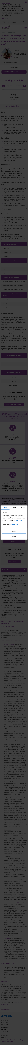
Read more (19, 520)
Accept (14, 531)
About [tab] (23, 507)
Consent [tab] (5, 507)
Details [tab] (14, 507)
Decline (14, 536)
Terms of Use (14, 524)
